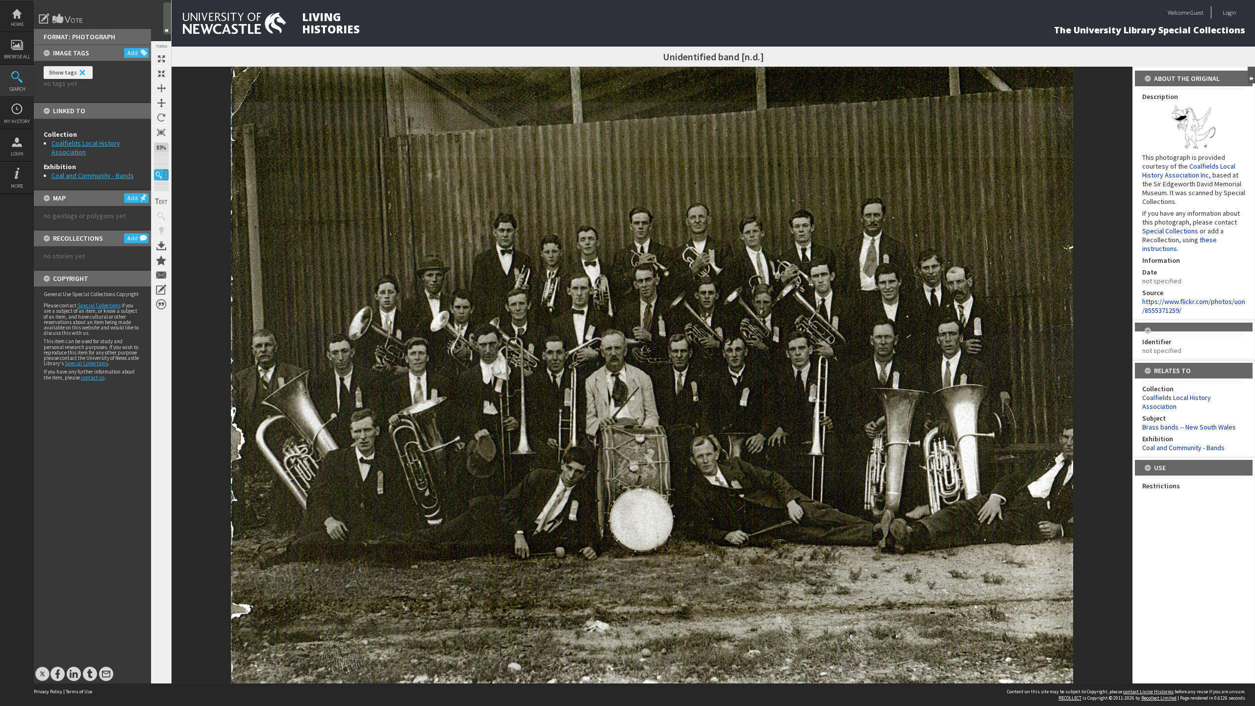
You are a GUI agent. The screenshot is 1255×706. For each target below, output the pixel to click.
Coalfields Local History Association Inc (1188, 170)
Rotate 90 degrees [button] (161, 117)
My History (17, 121)
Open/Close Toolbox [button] (167, 18)
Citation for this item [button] (161, 304)
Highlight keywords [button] (161, 231)
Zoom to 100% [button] (161, 132)
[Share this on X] (42, 669)
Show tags (63, 72)
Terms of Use (79, 691)
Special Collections (99, 305)
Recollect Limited (1159, 698)
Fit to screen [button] (161, 73)
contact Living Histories (1148, 691)
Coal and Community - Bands (92, 175)
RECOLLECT (1069, 698)
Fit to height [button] (161, 103)
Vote (68, 18)
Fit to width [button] (161, 88)
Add (132, 52)
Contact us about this (161, 275)
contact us (92, 377)
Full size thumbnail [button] (161, 58)
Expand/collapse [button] (1251, 75)
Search (17, 89)
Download (161, 245)
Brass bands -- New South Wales (1189, 427)
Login (17, 154)
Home (17, 24)
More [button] (17, 186)
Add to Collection (161, 260)
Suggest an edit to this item (44, 18)
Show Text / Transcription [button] (161, 201)
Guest (1197, 12)
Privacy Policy (48, 691)
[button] (161, 174)
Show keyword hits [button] (161, 216)
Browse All (17, 56)
